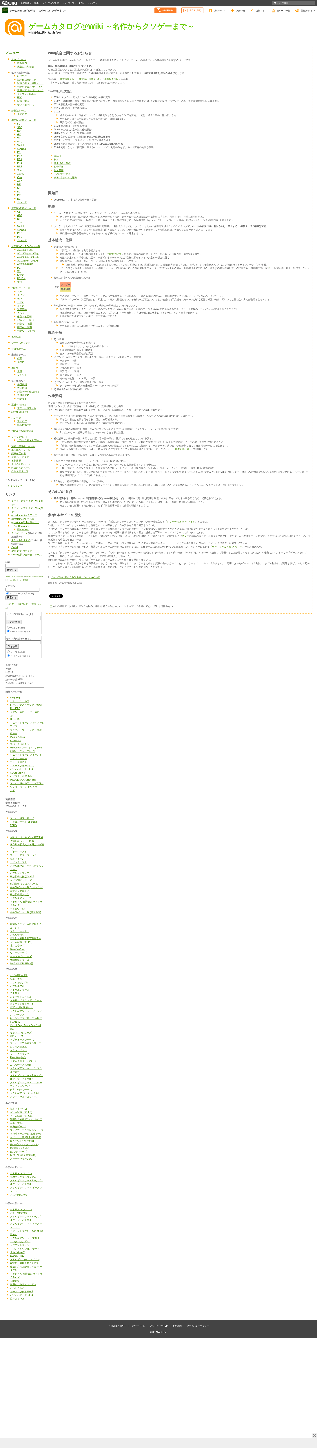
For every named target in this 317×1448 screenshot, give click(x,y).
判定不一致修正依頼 (28, 391)
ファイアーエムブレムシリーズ (26, 1130)
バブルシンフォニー (21, 873)
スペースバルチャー (21, 744)
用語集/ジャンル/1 (20, 1148)
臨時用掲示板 (24, 425)
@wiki (14, 547)
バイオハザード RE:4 (21, 769)
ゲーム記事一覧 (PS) (21, 942)
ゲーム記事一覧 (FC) (21, 1112)
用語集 (15, 367)
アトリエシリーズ (19, 989)
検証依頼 (22, 388)
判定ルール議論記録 (22, 430)
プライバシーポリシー (198, 1325)
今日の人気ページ (20, 464)
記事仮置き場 (18, 453)
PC (19, 267)
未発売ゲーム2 (18, 1126)
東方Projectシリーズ (21, 1089)
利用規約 (177, 1325)
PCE (19, 195)
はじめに (22, 76)
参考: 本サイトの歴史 (65, 177)
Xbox (20, 170)
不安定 (20, 306)
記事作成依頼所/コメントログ (26, 1119)
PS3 (19, 159)
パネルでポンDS (19, 982)
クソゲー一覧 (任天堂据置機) (25, 1137)
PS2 (19, 156)
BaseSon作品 (17, 949)
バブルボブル (17, 986)
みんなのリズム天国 (21, 1064)
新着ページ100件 (20, 457)
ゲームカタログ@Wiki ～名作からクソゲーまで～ (38, 10)
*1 (270, 268)
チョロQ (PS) (17, 908)
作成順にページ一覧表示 (34, 576)
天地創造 (15, 1281)
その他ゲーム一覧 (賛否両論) (25, 912)
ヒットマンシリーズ (21, 1032)
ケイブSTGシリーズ (21, 880)
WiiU (19, 141)
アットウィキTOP (159, 1325)
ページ (31, 593)
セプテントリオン (19, 1245)
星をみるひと (17, 1298)
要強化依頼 (23, 395)
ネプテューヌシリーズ (22, 1039)
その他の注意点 (62, 174)
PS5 (19, 166)
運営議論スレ (67, 79)
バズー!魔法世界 (19, 975)
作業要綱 (58, 170)
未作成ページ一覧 (20, 449)
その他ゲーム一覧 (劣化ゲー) (25, 1133)
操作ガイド (219, 10)
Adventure (15, 740)
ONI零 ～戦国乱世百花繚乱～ (25, 938)
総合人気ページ (19, 471)
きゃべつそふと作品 (21, 996)
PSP (19, 233)
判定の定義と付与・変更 (30, 87)
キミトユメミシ (18, 1050)
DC (19, 191)
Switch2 (21, 148)
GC (19, 134)
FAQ (19, 97)
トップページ (18, 59)
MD (19, 184)
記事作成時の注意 (26, 79)
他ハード (22, 202)
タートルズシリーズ (21, 956)
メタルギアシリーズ (21, 898)
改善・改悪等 (24, 316)
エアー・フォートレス (22, 765)
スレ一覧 (16, 417)
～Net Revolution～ (21, 526)
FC (18, 123)
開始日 (57, 156)
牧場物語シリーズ (19, 959)
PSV (19, 237)
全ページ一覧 (283, 10)
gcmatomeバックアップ (24, 515)
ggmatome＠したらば (22, 519)
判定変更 (22, 398)
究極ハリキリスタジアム (23, 1177)
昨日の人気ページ (20, 467)
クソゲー (22, 295)
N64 (19, 130)
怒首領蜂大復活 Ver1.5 (22, 876)
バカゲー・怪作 (25, 320)
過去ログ (22, 114)
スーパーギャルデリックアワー (26, 783)
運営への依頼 (18, 404)
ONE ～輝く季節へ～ (21, 1007)
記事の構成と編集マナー (30, 83)
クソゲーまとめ (19, 533)
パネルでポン (17, 935)
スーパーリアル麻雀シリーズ (25, 1043)
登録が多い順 (23, 604)
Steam (20, 275)
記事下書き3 (16, 1123)
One (19, 177)
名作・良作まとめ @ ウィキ (227, 546)
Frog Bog (15, 697)
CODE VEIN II (17, 772)
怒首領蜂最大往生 (19, 894)
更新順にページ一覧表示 (15, 576)
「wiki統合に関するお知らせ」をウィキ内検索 (75, 577)
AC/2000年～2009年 (28, 257)
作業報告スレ (111, 79)
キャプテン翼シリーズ (22, 1004)
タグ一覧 (10, 604)
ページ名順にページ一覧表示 (17, 580)
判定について (114, 254)
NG (19, 198)
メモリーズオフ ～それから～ (26, 1000)
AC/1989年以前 (25, 250)
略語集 (32, 94)
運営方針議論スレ (26, 408)
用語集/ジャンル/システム (24, 883)
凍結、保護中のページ (23, 446)
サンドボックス (25, 104)
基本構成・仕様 (62, 163)
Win (19, 271)
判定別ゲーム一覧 (20, 288)
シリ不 (20, 302)
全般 (19, 371)
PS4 (19, 163)
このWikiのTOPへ (117, 1325)
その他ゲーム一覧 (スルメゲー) (26, 887)
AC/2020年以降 (25, 264)
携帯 (19, 282)
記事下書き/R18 (18, 1108)
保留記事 (16, 336)
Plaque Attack (17, 737)
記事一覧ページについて (30, 90)
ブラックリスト (19, 436)
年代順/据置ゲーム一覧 (23, 120)
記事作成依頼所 (19, 411)
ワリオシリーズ (18, 952)
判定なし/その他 (26, 330)
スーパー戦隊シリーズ (22, 818)
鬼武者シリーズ (18, 1151)
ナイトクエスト (18, 762)
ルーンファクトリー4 (21, 1291)
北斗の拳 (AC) (17, 945)
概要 (56, 159)
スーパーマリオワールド (23, 855)
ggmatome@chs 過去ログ (25, 522)
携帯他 (20, 361)
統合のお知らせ (25, 66)
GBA (19, 215)
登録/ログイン (308, 10)
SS (19, 188)
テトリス (15, 993)
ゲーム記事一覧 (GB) (21, 1116)
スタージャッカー (19, 931)
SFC (19, 127)
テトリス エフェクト (21, 1173)
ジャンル (22, 375)
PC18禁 (21, 278)
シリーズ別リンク (20, 342)
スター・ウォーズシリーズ (24, 1096)
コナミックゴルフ (19, 701)
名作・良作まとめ (20, 540)
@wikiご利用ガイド (21, 551)
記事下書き (23, 101)
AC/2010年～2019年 (28, 260)
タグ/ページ (16, 593)
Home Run (15, 719)
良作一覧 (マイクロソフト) (24, 1144)
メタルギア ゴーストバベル (24, 1093)
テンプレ (22, 94)
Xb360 (20, 173)
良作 (19, 291)
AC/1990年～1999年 (28, 253)
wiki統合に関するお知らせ (44, 32)
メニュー (12, 53)
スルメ (20, 313)
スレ (184, 536)
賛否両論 (22, 309)
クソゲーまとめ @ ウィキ (181, 521)
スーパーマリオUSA (21, 1158)
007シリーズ (16, 1036)
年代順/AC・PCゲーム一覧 (25, 246)
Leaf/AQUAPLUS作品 (21, 963)
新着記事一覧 (18, 110)
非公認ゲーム (18, 348)
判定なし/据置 (24, 323)
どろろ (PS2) (17, 1288)
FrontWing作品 (18, 1057)
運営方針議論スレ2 (89, 79)
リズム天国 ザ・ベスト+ (23, 1061)
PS (19, 152)
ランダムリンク (14, 486)
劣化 (19, 298)
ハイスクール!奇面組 (21, 776)
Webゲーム (23, 529)
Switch (20, 145)
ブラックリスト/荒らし (29, 440)
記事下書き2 (16, 858)
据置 (19, 358)
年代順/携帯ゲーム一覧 (23, 208)
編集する (260, 10)
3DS (19, 222)
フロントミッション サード (24, 1248)
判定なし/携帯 (24, 327)
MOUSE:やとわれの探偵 (23, 779)
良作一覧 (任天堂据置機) (23, 1155)
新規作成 (240, 10)
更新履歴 (16, 460)
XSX (19, 180)
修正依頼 (22, 384)
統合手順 (58, 166)
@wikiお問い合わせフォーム (26, 554)
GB (19, 211)
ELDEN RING (17, 1255)
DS (19, 219)
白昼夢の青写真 (18, 1046)
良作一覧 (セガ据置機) (22, 1140)
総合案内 (22, 63)
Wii (19, 138)
